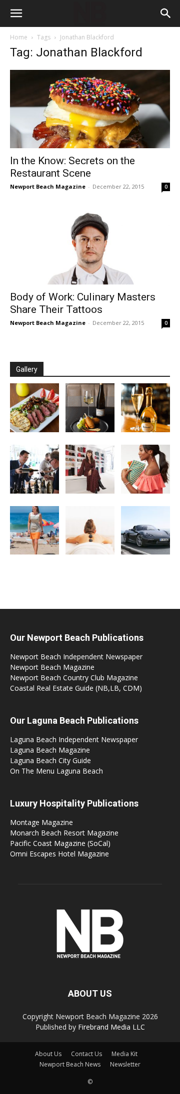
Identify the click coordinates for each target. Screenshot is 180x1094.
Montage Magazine (41, 822)
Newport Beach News (70, 1064)
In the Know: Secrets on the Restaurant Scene (72, 167)
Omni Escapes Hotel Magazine (59, 853)
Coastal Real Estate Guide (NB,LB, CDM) (76, 688)
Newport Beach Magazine (48, 186)
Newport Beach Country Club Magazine (74, 677)
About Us (48, 1054)
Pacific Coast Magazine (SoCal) (60, 843)
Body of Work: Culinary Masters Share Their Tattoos (83, 303)
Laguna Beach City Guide (50, 760)
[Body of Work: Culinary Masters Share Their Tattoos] (90, 246)
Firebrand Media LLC (111, 1027)
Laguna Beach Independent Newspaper (74, 739)
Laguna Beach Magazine (50, 750)
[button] (16, 13)
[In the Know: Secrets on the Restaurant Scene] (90, 109)
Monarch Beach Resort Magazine (64, 832)
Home (19, 37)
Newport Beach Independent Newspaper (76, 656)
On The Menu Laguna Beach (56, 771)
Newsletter (125, 1064)
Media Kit (125, 1054)
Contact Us (86, 1054)
